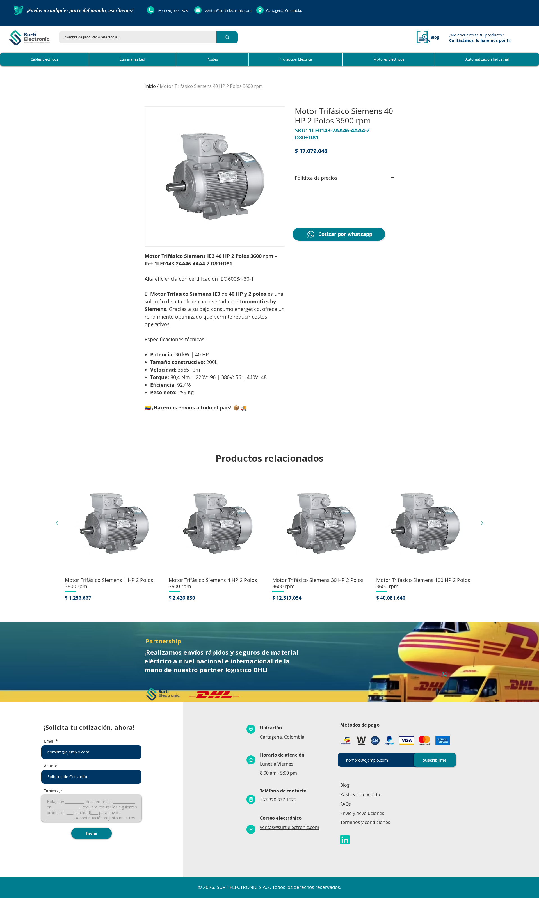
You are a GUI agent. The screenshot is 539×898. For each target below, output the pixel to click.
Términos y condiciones (365, 822)
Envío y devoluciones (362, 813)
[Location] (250, 729)
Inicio (150, 86)
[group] (269, 538)
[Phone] (250, 799)
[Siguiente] (482, 523)
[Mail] (250, 829)
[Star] (250, 759)
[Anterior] (56, 523)
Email (49, 741)
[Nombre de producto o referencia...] (227, 37)
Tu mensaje (53, 790)
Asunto (50, 766)
